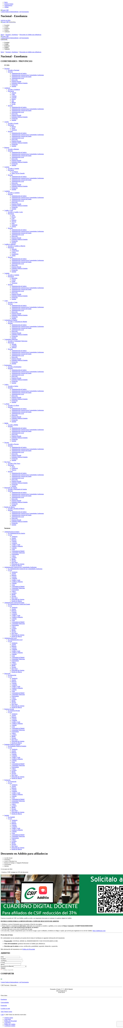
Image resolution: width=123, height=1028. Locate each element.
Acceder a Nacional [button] (13, 70)
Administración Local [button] (18, 78)
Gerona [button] (14, 279)
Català (6, 26)
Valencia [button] (14, 347)
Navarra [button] (6, 442)
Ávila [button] (13, 215)
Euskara (7, 28)
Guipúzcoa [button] (15, 468)
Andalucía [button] (7, 88)
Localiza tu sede (5, 1008)
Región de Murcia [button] (9, 507)
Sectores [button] (10, 72)
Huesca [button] (14, 126)
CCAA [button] (10, 535)
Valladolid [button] (14, 225)
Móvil (2, 964)
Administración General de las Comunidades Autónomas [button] (28, 75)
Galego (6, 30)
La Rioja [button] (6, 404)
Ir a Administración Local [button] (15, 639)
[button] (8, 22)
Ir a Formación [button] (12, 781)
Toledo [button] (13, 255)
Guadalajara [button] (15, 254)
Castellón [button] (14, 346)
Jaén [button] (13, 101)
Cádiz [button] (13, 94)
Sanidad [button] (14, 86)
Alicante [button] (14, 344)
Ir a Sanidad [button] (11, 817)
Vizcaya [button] (14, 470)
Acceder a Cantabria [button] (14, 192)
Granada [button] (14, 97)
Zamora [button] (14, 226)
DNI (2, 957)
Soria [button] (13, 223)
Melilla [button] (6, 423)
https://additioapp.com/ (99, 930)
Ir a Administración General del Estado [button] (19, 604)
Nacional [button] (6, 68)
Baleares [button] (6, 147)
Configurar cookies (9, 1025)
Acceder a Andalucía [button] (14, 89)
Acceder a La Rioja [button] (13, 405)
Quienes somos (8, 1017)
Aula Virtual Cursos (6, 1011)
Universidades (5, 1002)
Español (6, 25)
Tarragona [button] (14, 283)
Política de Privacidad (29, 949)
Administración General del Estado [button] (21, 76)
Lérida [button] (13, 281)
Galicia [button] (6, 384)
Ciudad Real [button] (15, 250)
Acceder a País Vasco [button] (14, 463)
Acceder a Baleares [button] (13, 149)
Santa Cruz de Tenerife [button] (18, 173)
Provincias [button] (11, 91)
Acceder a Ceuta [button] (12, 302)
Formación (4, 1005)
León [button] (13, 218)
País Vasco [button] (7, 462)
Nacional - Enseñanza (11, 34)
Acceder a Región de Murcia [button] (16, 508)
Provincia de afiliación (7, 966)
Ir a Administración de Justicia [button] (16, 533)
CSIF (2, 1014)
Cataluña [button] (6, 273)
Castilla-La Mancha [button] (9, 244)
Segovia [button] (14, 221)
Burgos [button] (14, 217)
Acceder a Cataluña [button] (13, 275)
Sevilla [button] (13, 104)
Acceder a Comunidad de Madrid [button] (17, 321)
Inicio (6, 2)
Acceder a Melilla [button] (13, 425)
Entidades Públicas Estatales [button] (20, 83)
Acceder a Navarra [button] (13, 444)
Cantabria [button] (7, 191)
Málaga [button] (14, 102)
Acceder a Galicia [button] (13, 386)
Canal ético (7, 1022)
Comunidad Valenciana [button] (11, 339)
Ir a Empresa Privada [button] (14, 710)
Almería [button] (14, 92)
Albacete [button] (14, 249)
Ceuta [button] (6, 300)
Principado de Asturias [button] (10, 487)
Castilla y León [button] (8, 210)
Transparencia (8, 5)
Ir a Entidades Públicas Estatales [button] (17, 746)
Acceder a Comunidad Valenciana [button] (17, 341)
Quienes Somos (8, 4)
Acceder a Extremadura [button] (14, 367)
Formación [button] (15, 84)
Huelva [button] (14, 99)
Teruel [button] (13, 128)
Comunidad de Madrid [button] (10, 320)
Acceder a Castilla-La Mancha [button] (16, 246)
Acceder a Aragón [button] (13, 123)
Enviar (3, 968)
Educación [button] (15, 80)
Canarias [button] (6, 167)
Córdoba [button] (14, 96)
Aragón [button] (6, 122)
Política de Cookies (9, 1024)
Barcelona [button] (14, 278)
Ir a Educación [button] (12, 675)
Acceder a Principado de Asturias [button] (17, 489)
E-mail (3, 962)
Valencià (7, 31)
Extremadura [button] (8, 365)
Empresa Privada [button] (16, 81)
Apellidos (3, 960)
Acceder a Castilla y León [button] (15, 212)
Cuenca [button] (14, 252)
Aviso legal (7, 1019)
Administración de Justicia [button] (19, 73)
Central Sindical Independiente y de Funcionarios (15, 11)
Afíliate (6, 7)
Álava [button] (13, 466)
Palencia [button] (14, 220)
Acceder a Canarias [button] (13, 168)
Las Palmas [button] (15, 171)
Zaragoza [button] (14, 130)
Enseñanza (4, 999)
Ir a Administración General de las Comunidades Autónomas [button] (25, 569)
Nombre (3, 959)
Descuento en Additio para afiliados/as (30, 34)
